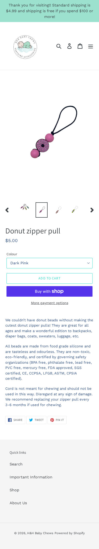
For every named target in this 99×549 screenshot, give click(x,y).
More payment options (49, 303)
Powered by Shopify (70, 533)
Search (16, 464)
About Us (18, 503)
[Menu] (90, 46)
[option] (25, 207)
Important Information (31, 477)
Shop (14, 490)
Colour (11, 254)
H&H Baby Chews (40, 533)
